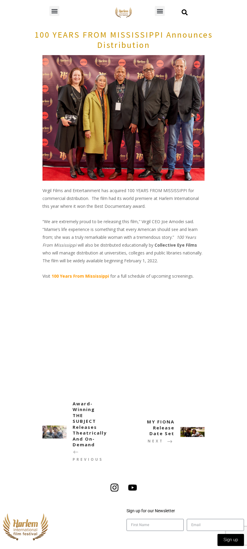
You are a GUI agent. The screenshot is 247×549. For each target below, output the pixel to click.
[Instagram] (114, 488)
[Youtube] (133, 488)
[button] (54, 11)
